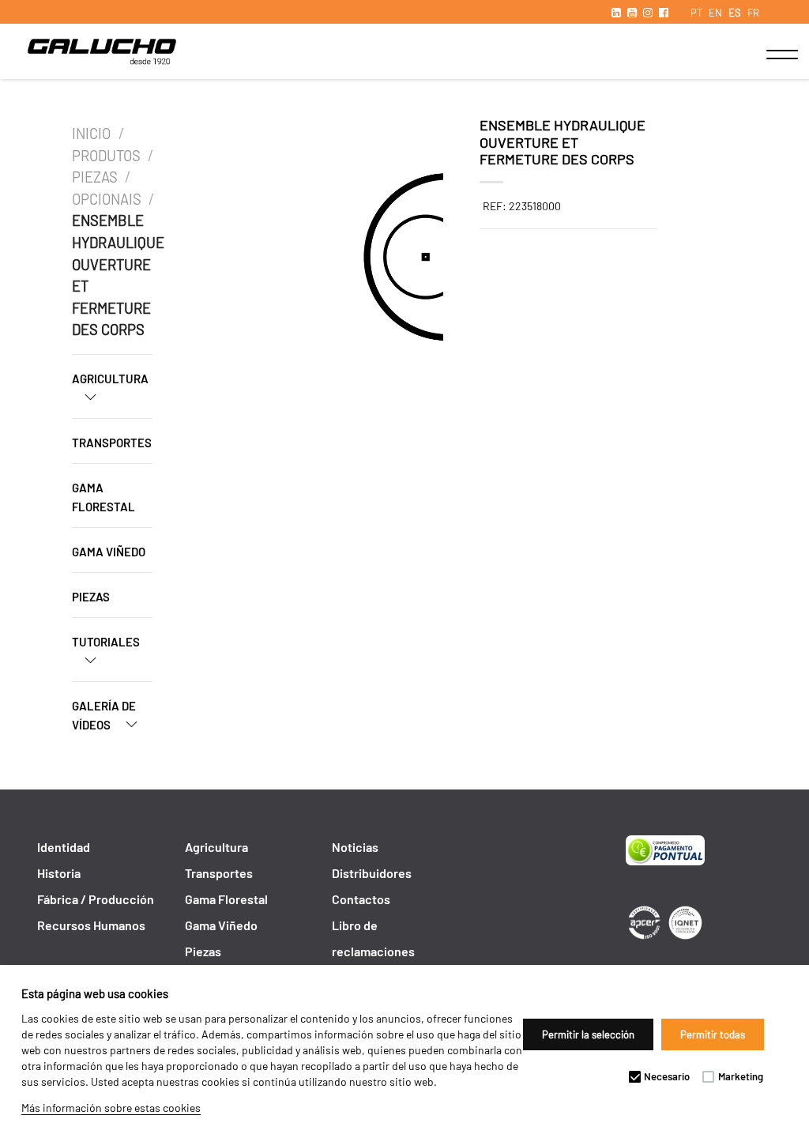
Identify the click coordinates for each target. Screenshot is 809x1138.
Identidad (63, 846)
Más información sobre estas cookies (111, 1107)
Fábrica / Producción (95, 898)
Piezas (95, 177)
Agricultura (110, 378)
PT (696, 12)
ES (734, 12)
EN (715, 12)
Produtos (106, 155)
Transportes (112, 442)
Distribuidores (372, 872)
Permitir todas (712, 1034)
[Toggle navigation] (766, 54)
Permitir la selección (588, 1034)
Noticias (355, 846)
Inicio (93, 133)
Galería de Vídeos (104, 715)
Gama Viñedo (108, 552)
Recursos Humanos (91, 925)
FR (753, 12)
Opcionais (106, 199)
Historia (59, 872)
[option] (282, 259)
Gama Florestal (103, 497)
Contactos (361, 898)
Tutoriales (106, 642)
